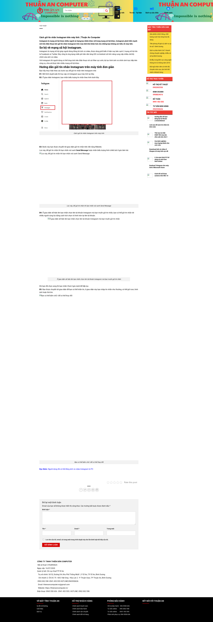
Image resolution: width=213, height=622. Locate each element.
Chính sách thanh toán (80, 606)
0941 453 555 (124, 612)
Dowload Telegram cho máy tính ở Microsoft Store (159, 166)
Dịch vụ (39, 612)
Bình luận (46, 510)
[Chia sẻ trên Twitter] (85, 490)
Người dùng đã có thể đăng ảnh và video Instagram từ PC (70, 469)
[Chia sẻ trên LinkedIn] (97, 490)
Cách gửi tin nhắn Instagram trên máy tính (59, 37)
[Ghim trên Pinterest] (93, 490)
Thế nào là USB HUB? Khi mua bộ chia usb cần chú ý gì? (161, 136)
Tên (44, 529)
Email (76, 529)
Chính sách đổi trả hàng (80, 614)
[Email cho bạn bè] (89, 490)
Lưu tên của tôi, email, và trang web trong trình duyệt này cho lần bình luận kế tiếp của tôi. (77, 540)
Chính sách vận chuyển (80, 612)
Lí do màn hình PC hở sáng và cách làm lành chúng (162, 159)
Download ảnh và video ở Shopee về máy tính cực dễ (158, 150)
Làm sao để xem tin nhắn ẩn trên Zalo (159, 126)
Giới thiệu (40, 609)
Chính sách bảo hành (79, 609)
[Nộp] (106, 10)
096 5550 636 (125, 606)
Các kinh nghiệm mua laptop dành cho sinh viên (162, 143)
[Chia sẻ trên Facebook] (81, 490)
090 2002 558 (124, 609)
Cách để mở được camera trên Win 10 (161, 175)
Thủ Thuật (43, 26)
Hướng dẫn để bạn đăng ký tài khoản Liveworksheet (161, 119)
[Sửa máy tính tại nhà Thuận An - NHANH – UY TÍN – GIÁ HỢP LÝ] (48, 11)
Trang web (110, 529)
